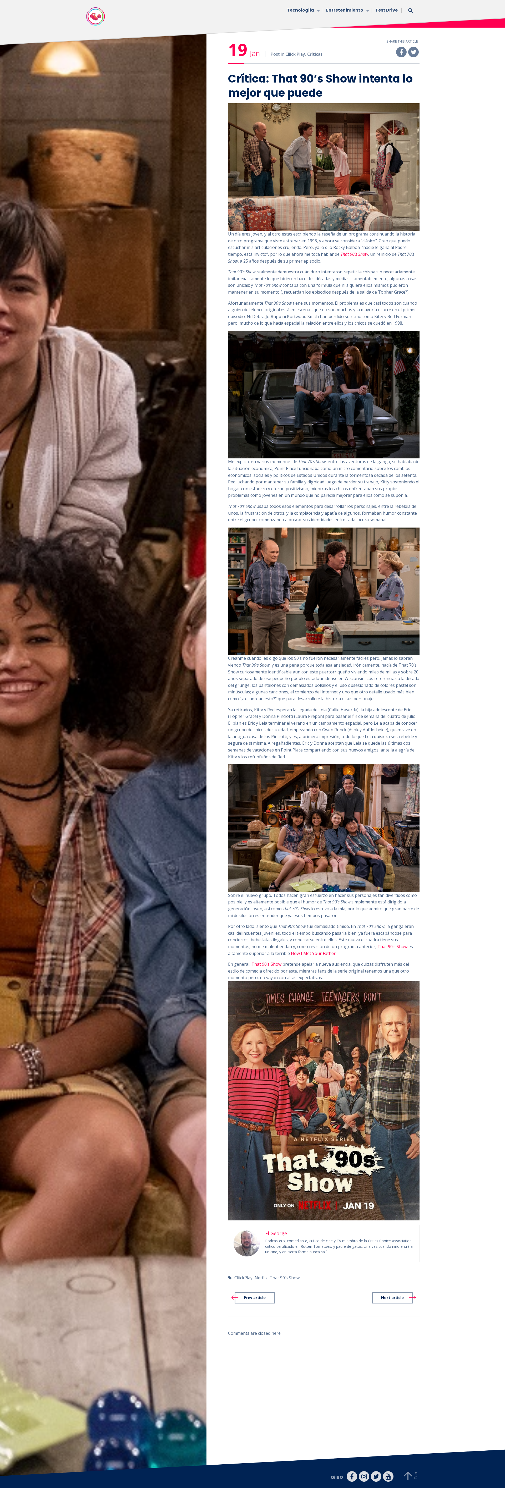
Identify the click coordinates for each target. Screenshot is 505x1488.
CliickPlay (243, 1278)
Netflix (261, 1278)
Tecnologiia (300, 10)
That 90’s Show (354, 254)
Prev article (255, 1297)
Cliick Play (295, 54)
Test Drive (386, 10)
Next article (392, 1297)
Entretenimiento (344, 10)
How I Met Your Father (313, 953)
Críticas (314, 54)
